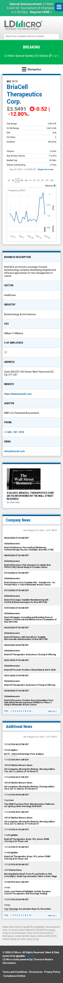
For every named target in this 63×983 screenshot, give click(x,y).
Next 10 (51, 711)
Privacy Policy (52, 972)
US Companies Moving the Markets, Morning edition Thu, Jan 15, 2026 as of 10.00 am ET (29, 770)
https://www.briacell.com (18, 394)
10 (30, 711)
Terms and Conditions (15, 972)
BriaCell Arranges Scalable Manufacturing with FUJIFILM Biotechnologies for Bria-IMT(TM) (26, 601)
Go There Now (13, 502)
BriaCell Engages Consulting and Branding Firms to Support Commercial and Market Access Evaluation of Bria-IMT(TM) (30, 619)
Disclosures (36, 972)
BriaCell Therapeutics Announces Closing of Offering (30, 654)
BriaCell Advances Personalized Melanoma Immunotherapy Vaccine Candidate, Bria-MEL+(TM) (28, 548)
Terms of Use (33, 939)
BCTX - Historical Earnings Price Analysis (24, 754)
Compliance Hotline (14, 976)
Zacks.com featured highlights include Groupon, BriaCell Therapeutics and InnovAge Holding (27, 892)
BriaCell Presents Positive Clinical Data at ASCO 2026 (30, 670)
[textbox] (33, 36)
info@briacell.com (14, 451)
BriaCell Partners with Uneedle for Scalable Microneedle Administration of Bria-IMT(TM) (26, 638)
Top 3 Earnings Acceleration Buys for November (27, 909)
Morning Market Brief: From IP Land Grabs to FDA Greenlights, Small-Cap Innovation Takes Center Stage (30, 875)
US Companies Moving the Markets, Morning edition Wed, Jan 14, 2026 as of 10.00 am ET (29, 822)
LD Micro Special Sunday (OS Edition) (26, 55)
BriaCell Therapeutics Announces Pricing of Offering (29, 685)
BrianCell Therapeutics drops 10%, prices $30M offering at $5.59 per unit (27, 857)
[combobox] (31, 36)
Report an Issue (45, 169)
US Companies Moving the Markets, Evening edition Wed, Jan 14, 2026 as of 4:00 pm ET (29, 787)
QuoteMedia (39, 927)
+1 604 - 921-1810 (14, 432)
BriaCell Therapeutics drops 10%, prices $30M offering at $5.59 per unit (26, 840)
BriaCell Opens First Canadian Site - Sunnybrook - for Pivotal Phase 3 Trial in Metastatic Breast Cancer (29, 583)
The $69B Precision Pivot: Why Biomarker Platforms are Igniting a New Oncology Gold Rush (29, 805)
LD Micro (16, 952)
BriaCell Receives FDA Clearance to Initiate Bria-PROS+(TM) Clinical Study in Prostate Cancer (27, 566)
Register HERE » (41, 12)
